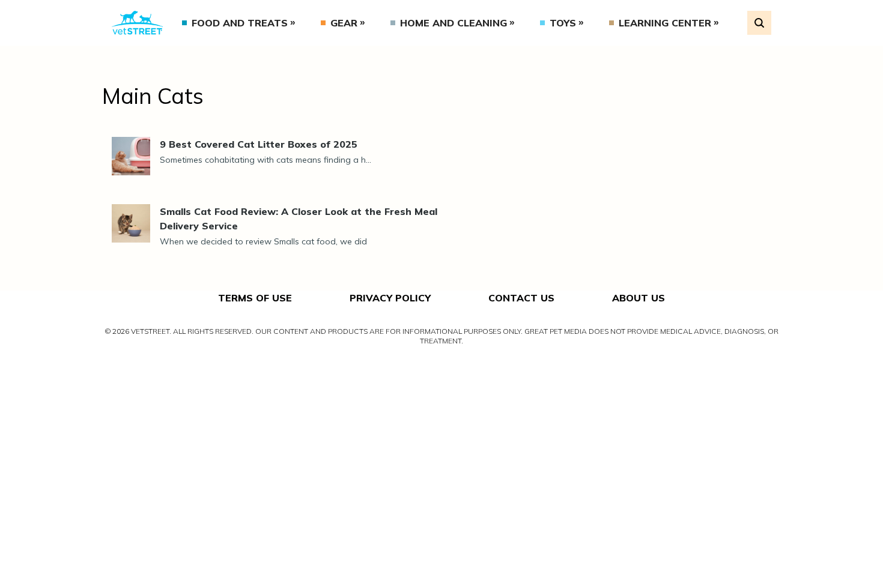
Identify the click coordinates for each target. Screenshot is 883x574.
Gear (343, 23)
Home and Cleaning (453, 23)
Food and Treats (240, 23)
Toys (563, 23)
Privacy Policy (390, 298)
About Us (638, 298)
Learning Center (665, 23)
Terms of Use (255, 298)
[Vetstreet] (137, 23)
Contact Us (521, 298)
